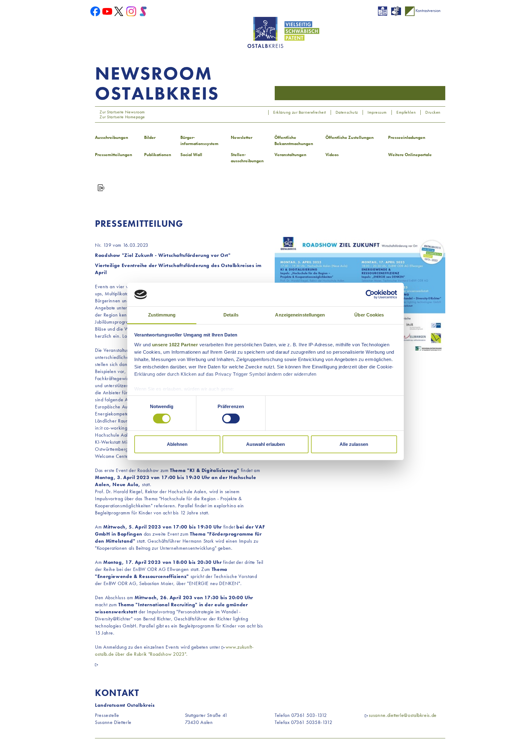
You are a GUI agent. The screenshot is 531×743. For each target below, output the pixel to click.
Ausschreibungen (111, 137)
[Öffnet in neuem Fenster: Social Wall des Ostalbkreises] (143, 11)
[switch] (231, 418)
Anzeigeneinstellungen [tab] (300, 314)
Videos (332, 154)
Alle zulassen (354, 444)
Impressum (377, 112)
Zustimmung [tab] (161, 314)
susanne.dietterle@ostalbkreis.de (403, 715)
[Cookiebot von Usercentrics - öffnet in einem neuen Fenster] (370, 294)
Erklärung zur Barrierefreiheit (299, 112)
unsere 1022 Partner (175, 344)
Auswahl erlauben (265, 444)
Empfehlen (406, 112)
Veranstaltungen (290, 154)
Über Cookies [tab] (369, 314)
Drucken (433, 112)
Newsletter (241, 137)
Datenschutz (347, 112)
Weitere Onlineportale (410, 154)
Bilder (149, 137)
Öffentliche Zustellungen (349, 137)
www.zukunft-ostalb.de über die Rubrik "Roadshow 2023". (174, 650)
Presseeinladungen (406, 137)
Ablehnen (177, 444)
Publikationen (157, 154)
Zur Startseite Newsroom (122, 112)
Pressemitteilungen (113, 154)
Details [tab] (230, 314)
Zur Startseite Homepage (122, 117)
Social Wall (191, 154)
